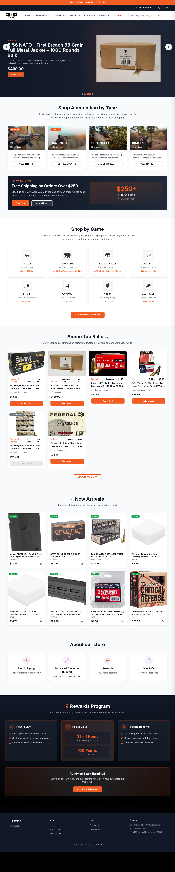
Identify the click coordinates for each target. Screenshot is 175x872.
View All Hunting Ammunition (87, 315)
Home (52, 825)
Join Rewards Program (87, 789)
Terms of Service (97, 825)
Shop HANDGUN (65, 164)
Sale (118, 15)
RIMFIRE (74, 15)
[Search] (159, 15)
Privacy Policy (95, 829)
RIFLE (28, 15)
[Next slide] (168, 47)
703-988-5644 (139, 828)
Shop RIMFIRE (146, 164)
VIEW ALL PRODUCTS (87, 477)
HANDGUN (41, 15)
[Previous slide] (6, 47)
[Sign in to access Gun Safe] (166, 15)
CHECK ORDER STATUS (143, 8)
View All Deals (42, 203)
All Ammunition (55, 829)
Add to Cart (26, 403)
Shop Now (16, 75)
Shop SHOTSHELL (106, 164)
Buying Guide (55, 833)
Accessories (105, 15)
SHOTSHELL (58, 15)
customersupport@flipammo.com (146, 825)
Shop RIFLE (24, 164)
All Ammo (88, 15)
